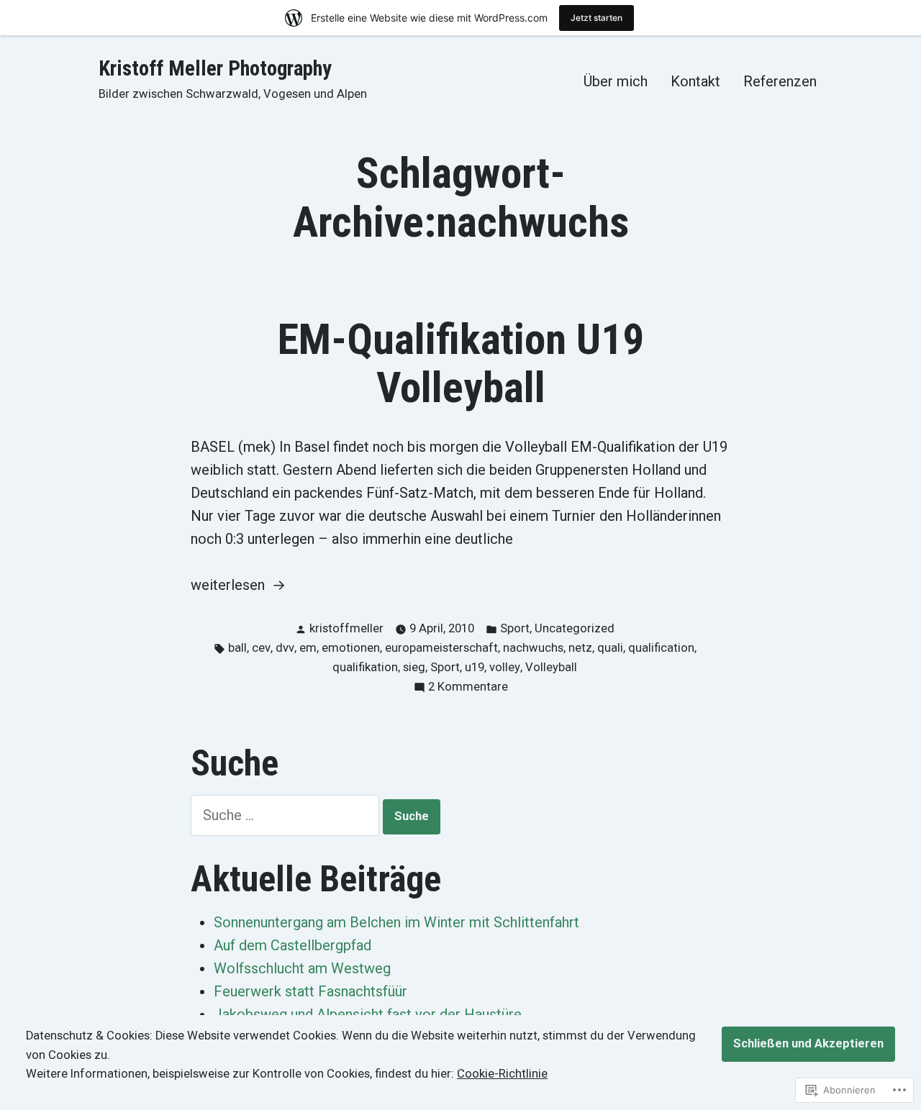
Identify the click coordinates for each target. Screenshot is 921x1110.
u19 (474, 667)
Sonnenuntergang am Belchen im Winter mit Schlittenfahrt (396, 922)
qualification (661, 648)
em (308, 648)
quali (610, 648)
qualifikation (365, 667)
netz (580, 648)
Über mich (616, 81)
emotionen (351, 648)
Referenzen (780, 81)
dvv (285, 648)
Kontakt (695, 81)
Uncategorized (574, 628)
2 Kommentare (468, 688)
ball (237, 648)
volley (504, 667)
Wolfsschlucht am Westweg (302, 968)
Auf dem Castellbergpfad (292, 945)
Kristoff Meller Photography (215, 68)
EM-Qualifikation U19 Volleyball (461, 363)
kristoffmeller (346, 628)
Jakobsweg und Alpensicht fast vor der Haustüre (368, 1014)
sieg (414, 667)
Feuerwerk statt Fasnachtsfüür (310, 991)
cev (261, 648)
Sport (515, 628)
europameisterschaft (441, 648)
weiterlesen (228, 586)
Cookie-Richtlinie (502, 1074)
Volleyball (551, 667)
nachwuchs (533, 648)
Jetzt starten (596, 17)
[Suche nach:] (287, 815)
